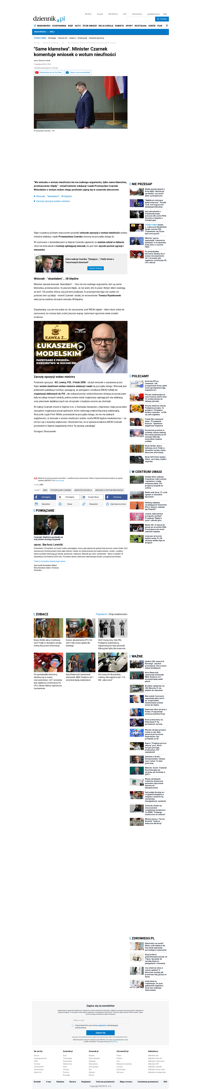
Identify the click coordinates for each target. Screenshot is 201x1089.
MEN (45, 490)
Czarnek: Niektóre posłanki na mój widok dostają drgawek (48, 538)
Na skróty (38, 1051)
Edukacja (92, 1061)
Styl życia (120, 1072)
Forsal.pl (37, 1064)
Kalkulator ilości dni (155, 1058)
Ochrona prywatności (105, 1082)
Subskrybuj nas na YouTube (51, 72)
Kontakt (37, 1082)
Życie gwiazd (93, 1067)
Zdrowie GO (62, 38)
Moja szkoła (93, 1064)
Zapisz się (100, 1033)
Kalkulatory (153, 1051)
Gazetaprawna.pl (40, 1058)
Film (90, 1069)
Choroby (120, 1067)
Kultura (91, 1075)
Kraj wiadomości (118, 614)
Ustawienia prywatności (148, 1082)
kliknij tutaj (113, 1041)
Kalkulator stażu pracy (156, 1061)
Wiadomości (40, 32)
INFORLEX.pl (113, 14)
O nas (48, 1082)
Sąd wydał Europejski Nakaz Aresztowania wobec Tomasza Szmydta (46, 567)
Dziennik (36, 43)
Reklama (60, 1082)
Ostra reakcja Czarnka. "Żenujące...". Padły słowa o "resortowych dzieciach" (89, 261)
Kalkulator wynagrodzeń (157, 1072)
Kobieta (91, 1055)
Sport (65, 1067)
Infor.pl (36, 1055)
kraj (63, 43)
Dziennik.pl (68, 1051)
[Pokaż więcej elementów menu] (167, 26)
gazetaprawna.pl (153, 14)
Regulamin (86, 1082)
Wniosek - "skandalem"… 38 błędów (54, 196)
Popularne (101, 614)
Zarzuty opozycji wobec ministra (53, 201)
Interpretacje (38, 1069)
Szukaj (163, 19)
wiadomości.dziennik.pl (50, 43)
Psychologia (121, 1069)
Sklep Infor (38, 1072)
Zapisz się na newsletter (80, 72)
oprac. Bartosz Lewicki (42, 60)
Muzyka (92, 1072)
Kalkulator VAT (153, 1064)
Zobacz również (95, 268)
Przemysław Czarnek (60, 490)
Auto (65, 1055)
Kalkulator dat (153, 1055)
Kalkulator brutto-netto (156, 1069)
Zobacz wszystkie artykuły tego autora (49, 561)
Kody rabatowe (94, 1058)
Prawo (119, 1055)
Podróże (66, 1072)
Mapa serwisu (126, 1082)
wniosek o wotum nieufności (109, 490)
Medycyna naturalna (124, 1064)
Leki (118, 1061)
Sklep (165, 14)
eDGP (36, 1061)
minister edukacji (83, 490)
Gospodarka (67, 1061)
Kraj (52, 32)
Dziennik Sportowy (96, 38)
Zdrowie (66, 1069)
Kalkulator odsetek (155, 1067)
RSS (165, 1082)
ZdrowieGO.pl (137, 14)
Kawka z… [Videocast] (78, 38)
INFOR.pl (88, 14)
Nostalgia (52, 38)
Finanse (119, 1058)
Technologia (67, 1058)
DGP (124, 14)
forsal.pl (100, 14)
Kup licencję (59, 480)
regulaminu (102, 1025)
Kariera (72, 1082)
